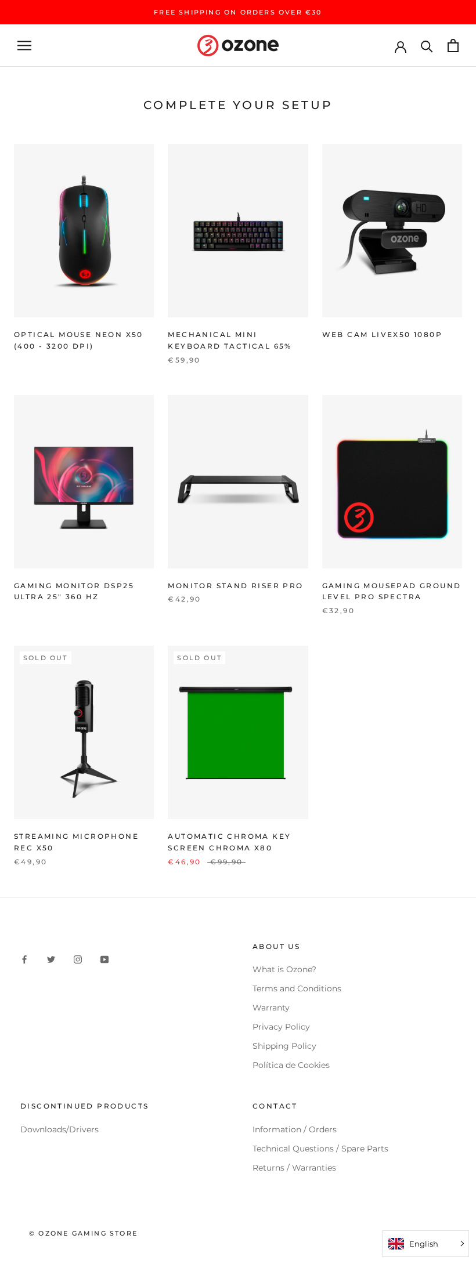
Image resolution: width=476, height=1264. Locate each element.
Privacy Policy (281, 1027)
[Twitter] (51, 959)
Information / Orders (295, 1129)
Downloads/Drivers (59, 1129)
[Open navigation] (24, 45)
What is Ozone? (284, 969)
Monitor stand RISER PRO (235, 585)
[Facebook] (24, 959)
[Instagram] (78, 959)
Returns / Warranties (294, 1167)
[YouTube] (104, 959)
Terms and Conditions (297, 988)
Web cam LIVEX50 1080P (382, 334)
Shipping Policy (284, 1046)
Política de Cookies (291, 1065)
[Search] (427, 45)
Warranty (271, 1007)
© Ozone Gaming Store (83, 1233)
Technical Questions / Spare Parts (320, 1148)
